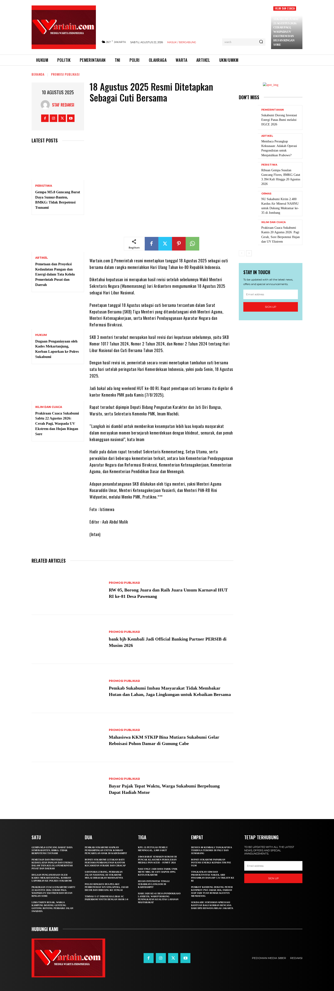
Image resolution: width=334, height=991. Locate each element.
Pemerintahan (272, 110)
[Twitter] (62, 118)
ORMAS (266, 193)
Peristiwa (43, 185)
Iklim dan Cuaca (285, 8)
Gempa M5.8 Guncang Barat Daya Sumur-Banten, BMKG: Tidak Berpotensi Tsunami (52, 850)
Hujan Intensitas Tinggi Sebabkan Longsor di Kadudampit (153, 884)
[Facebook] (45, 118)
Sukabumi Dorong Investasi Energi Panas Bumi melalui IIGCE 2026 (279, 120)
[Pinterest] (179, 244)
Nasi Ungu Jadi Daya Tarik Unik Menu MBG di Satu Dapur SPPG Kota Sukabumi (157, 872)
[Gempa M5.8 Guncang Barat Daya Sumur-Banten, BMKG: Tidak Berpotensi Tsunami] (58, 164)
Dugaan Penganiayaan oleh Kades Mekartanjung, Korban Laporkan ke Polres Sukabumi (52, 878)
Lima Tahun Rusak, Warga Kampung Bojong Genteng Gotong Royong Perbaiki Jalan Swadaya (52, 906)
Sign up (270, 306)
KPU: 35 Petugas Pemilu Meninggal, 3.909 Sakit (153, 849)
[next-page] (249, 253)
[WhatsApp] (192, 244)
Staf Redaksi (63, 105)
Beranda (38, 74)
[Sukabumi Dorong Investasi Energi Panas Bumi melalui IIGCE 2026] (248, 117)
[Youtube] (71, 118)
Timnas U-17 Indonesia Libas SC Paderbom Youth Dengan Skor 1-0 (106, 898)
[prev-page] (241, 253)
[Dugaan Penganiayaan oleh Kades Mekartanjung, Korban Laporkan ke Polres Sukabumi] (58, 313)
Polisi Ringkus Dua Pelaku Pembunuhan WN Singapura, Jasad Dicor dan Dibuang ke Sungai (106, 887)
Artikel (41, 257)
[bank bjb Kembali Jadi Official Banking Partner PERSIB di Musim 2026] (68, 639)
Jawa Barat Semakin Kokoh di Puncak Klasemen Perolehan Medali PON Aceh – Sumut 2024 (157, 859)
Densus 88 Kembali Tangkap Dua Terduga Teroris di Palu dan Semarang (211, 850)
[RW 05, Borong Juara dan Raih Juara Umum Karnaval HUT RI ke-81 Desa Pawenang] (68, 590)
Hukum (41, 335)
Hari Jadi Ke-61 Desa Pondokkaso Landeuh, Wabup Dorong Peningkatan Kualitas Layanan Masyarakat (159, 898)
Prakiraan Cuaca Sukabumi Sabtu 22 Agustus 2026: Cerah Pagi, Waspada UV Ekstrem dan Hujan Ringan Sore (57, 423)
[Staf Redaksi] (46, 104)
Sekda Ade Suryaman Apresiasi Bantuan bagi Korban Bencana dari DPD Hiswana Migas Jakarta (212, 905)
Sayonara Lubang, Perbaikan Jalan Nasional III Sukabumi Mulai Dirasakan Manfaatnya (104, 875)
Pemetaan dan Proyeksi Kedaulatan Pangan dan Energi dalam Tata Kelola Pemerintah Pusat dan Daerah (55, 274)
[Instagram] (53, 118)
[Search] (261, 42)
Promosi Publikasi (65, 74)
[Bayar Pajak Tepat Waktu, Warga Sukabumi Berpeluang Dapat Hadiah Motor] (68, 786)
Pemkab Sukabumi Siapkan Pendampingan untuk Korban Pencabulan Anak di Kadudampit (106, 850)
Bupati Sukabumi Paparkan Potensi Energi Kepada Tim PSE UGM (211, 862)
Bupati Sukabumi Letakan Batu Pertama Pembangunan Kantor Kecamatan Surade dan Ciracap (105, 862)
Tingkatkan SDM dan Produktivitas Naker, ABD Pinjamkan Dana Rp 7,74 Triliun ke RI (212, 876)
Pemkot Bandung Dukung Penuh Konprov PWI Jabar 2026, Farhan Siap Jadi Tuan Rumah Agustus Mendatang (212, 891)
